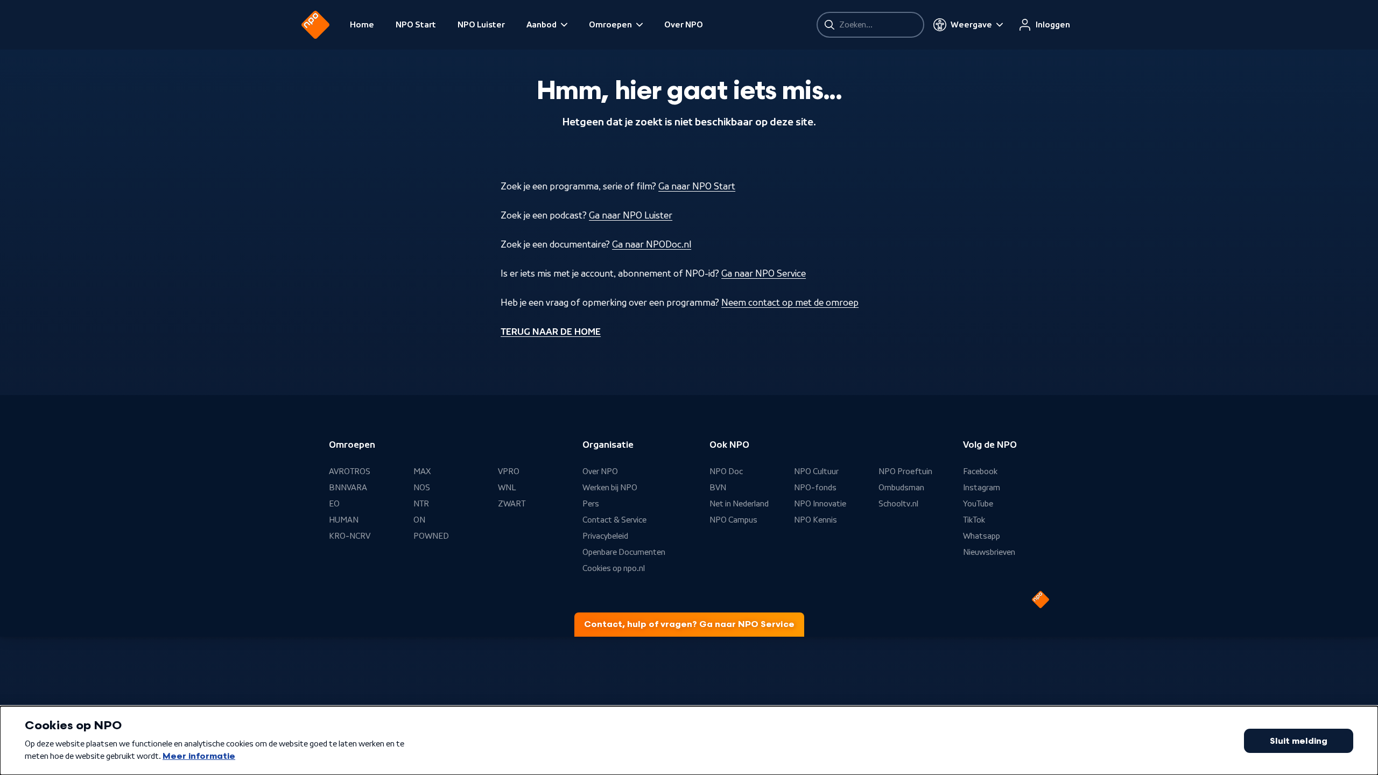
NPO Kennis (815, 520)
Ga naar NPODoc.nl (651, 244)
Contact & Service (614, 520)
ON (419, 520)
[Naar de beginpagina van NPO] (315, 25)
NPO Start (416, 24)
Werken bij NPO (609, 487)
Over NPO (683, 24)
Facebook (980, 471)
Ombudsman (901, 487)
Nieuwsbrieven (989, 552)
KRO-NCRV (349, 536)
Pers (590, 503)
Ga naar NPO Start (696, 186)
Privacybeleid (605, 536)
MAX (422, 471)
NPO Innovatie (820, 503)
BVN (717, 487)
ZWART (511, 503)
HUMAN (343, 520)
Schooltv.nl (898, 503)
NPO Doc (726, 471)
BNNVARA (348, 487)
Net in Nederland (739, 503)
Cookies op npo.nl (613, 568)
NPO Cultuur (816, 471)
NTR (421, 503)
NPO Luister (481, 24)
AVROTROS (349, 471)
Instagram (981, 487)
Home (362, 24)
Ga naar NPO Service (763, 273)
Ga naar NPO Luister (630, 215)
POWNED (431, 536)
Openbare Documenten (623, 552)
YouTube (978, 503)
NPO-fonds (815, 487)
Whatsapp (981, 536)
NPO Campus (733, 520)
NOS (421, 487)
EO (334, 503)
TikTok (974, 520)
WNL (507, 487)
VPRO (508, 471)
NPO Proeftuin (905, 471)
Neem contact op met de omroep (790, 302)
